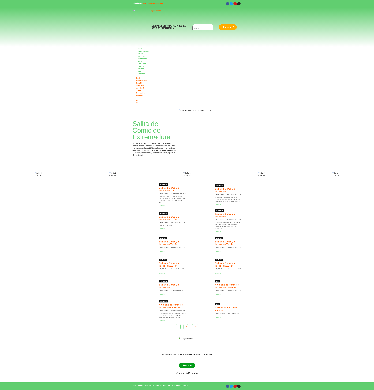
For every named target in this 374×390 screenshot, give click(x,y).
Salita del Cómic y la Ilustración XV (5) (169, 242)
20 (196, 326)
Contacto (141, 74)
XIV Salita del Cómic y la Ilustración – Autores (227, 286)
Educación (142, 64)
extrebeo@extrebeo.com (153, 3)
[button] (187, 76)
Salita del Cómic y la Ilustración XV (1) (169, 286)
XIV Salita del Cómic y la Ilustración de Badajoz (171, 306)
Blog (139, 71)
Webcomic (142, 56)
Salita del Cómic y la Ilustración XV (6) (169, 218)
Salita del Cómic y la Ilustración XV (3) (169, 264)
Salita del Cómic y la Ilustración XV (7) (225, 190)
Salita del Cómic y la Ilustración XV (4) (225, 242)
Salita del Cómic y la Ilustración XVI (169, 189)
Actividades (142, 59)
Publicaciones (143, 51)
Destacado (163, 238)
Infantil (140, 54)
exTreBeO (165, 193)
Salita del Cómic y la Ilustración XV (225, 215)
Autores (141, 69)
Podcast (141, 66)
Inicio (140, 49)
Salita (140, 61)
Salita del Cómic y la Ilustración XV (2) (225, 264)
